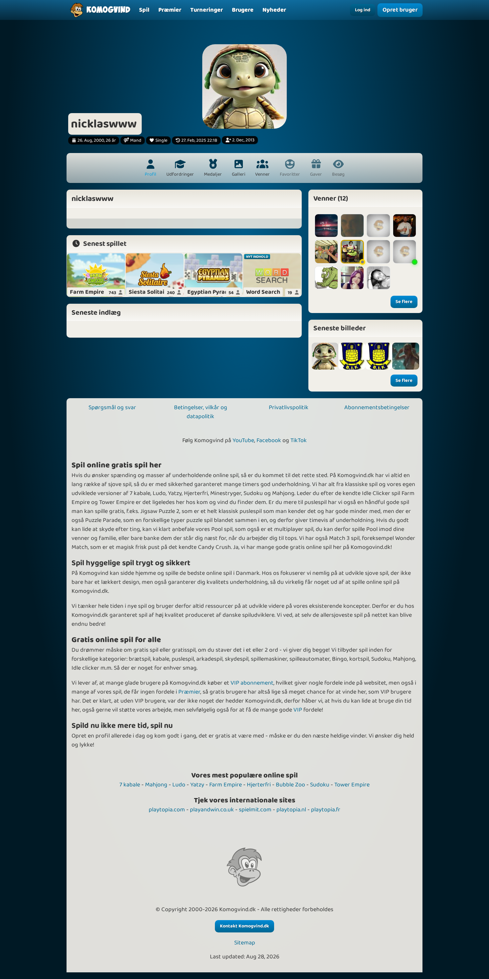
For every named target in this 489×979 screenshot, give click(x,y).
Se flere (404, 302)
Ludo (178, 784)
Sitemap (244, 942)
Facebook (268, 440)
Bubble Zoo (290, 784)
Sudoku (319, 784)
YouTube (243, 440)
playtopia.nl (291, 809)
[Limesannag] (352, 278)
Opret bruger (400, 10)
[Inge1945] (378, 251)
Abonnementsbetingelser (376, 407)
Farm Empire (225, 784)
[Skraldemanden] (326, 251)
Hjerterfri (259, 784)
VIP (297, 710)
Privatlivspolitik (288, 407)
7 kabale (129, 784)
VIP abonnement (252, 683)
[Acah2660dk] (326, 226)
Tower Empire (352, 784)
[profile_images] (325, 356)
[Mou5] (352, 251)
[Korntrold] (326, 278)
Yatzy (197, 784)
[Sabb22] (404, 226)
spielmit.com (255, 809)
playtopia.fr (325, 809)
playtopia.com (167, 809)
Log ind (362, 10)
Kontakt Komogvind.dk (244, 926)
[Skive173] (352, 226)
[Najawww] (378, 226)
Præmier (189, 692)
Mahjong (156, 784)
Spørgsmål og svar (112, 407)
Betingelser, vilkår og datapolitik (200, 412)
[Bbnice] (378, 278)
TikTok (298, 440)
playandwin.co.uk (212, 809)
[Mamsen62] (404, 251)
